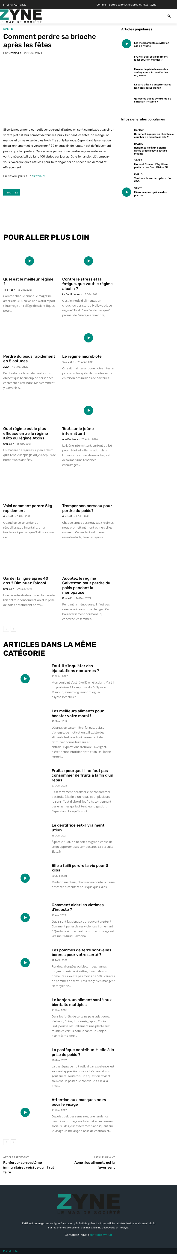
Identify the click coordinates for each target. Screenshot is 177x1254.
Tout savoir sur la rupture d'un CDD (153, 180)
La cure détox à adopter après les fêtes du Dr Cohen (152, 86)
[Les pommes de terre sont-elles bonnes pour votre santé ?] (25, 963)
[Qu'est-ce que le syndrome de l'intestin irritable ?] (126, 99)
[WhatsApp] (71, 214)
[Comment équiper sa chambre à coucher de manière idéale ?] (126, 134)
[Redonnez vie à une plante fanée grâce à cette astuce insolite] (126, 148)
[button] (169, 16)
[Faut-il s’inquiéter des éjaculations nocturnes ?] (25, 679)
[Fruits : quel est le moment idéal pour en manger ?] (126, 58)
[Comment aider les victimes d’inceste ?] (25, 918)
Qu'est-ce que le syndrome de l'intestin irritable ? (152, 100)
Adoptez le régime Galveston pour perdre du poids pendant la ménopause (86, 585)
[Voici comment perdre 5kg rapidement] (29, 488)
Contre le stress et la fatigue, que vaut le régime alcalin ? (87, 284)
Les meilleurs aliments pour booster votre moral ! (78, 713)
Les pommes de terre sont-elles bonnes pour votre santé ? (81, 952)
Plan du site (10, 1251)
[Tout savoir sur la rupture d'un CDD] (126, 178)
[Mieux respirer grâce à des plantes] (126, 192)
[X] (50, 214)
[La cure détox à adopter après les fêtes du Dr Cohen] (126, 85)
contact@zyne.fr (100, 1234)
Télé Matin (9, 289)
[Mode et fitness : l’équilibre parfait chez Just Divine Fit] (126, 164)
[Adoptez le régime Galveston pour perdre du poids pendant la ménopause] (88, 560)
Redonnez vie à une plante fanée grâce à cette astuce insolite (150, 150)
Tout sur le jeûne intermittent (78, 431)
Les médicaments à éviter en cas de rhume (151, 44)
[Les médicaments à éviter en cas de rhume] (126, 44)
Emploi (138, 174)
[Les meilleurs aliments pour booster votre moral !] (25, 724)
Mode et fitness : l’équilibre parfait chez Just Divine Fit (151, 166)
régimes (12, 192)
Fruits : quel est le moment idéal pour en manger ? (151, 58)
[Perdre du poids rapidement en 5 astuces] (29, 338)
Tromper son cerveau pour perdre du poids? (87, 508)
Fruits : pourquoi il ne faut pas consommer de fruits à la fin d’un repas (82, 775)
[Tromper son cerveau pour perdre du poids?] (88, 488)
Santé (8, 28)
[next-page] (13, 629)
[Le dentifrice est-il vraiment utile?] (25, 838)
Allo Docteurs (70, 439)
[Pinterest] (60, 214)
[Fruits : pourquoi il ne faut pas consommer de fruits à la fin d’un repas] (25, 783)
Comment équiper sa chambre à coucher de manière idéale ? (154, 136)
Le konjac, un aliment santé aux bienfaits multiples (82, 1002)
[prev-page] (6, 629)
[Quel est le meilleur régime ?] (29, 261)
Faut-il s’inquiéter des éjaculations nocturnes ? (75, 668)
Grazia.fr (15, 52)
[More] (82, 214)
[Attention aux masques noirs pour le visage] (25, 1112)
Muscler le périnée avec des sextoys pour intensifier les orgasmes (151, 72)
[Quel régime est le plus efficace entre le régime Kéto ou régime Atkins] (29, 411)
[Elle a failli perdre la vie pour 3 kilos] (25, 878)
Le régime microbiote (82, 356)
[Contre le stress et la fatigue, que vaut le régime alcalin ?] (88, 261)
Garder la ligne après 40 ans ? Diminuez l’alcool (25, 580)
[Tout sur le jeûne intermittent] (88, 411)
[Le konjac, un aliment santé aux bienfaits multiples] (25, 1012)
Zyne (6, 366)
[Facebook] (39, 214)
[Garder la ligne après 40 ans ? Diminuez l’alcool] (29, 560)
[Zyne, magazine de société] (20, 16)
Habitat (139, 130)
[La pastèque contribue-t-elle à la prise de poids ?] (25, 1062)
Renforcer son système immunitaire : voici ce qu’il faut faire (28, 1167)
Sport (138, 160)
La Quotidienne (71, 294)
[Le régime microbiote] (88, 338)
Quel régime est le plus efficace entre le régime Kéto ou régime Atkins (25, 433)
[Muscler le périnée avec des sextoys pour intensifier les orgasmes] (126, 72)
